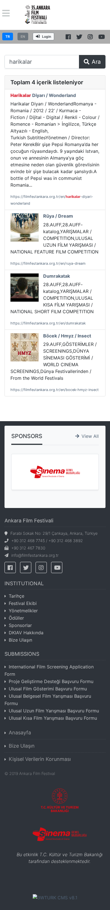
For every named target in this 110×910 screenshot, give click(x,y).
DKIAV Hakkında (26, 632)
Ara (96, 61)
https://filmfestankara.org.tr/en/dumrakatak (48, 323)
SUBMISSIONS (22, 654)
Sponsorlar (20, 625)
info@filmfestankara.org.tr (35, 555)
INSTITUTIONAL (24, 583)
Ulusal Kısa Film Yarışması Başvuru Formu (53, 718)
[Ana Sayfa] (38, 14)
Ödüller (16, 618)
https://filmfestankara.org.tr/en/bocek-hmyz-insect (54, 390)
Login (46, 36)
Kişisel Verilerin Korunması (40, 759)
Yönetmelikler (23, 610)
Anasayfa (20, 732)
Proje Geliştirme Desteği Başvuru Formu (51, 681)
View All (90, 436)
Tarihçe (16, 596)
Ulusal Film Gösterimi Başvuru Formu (48, 689)
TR (7, 36)
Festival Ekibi (23, 603)
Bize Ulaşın (20, 640)
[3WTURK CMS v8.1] (55, 897)
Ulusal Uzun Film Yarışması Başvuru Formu (54, 711)
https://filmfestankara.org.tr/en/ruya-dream (47, 263)
